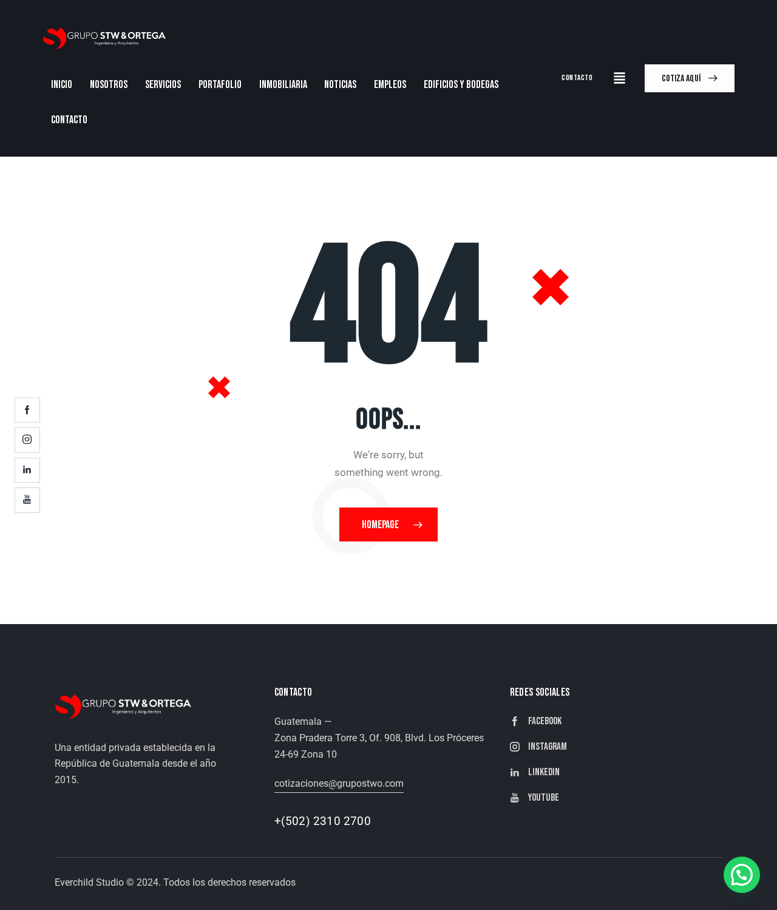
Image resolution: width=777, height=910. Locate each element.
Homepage (380, 524)
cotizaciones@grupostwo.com (339, 783)
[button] (742, 875)
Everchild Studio (89, 882)
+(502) (293, 821)
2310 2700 (342, 821)
